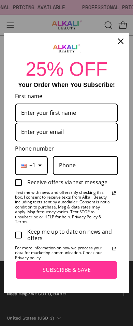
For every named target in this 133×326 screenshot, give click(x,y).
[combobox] (31, 165)
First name (28, 96)
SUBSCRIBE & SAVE (67, 270)
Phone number (34, 148)
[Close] (121, 41)
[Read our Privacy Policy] (114, 193)
